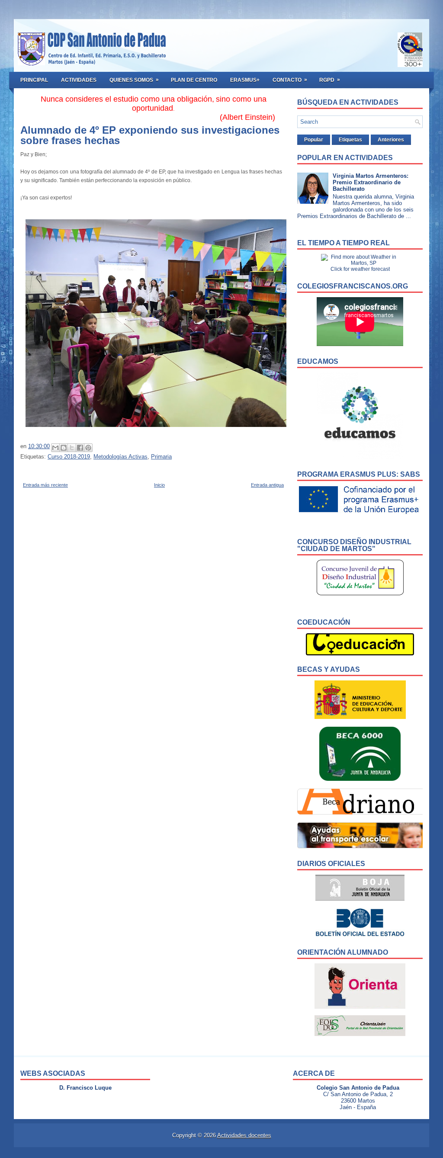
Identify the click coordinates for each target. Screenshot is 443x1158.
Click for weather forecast (360, 269)
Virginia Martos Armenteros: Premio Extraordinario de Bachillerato (370, 182)
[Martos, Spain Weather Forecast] (360, 263)
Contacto (290, 80)
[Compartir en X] (71, 447)
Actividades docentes (244, 1135)
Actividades (78, 80)
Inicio (159, 485)
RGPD (329, 80)
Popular (313, 140)
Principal (34, 80)
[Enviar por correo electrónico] (55, 447)
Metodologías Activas (120, 456)
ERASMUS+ (245, 80)
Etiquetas (350, 140)
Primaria (161, 456)
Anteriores (391, 140)
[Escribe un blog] (63, 447)
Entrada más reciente (45, 485)
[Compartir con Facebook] (80, 447)
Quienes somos (134, 80)
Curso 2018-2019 (69, 456)
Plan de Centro (194, 80)
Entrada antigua (267, 485)
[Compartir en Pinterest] (88, 447)
